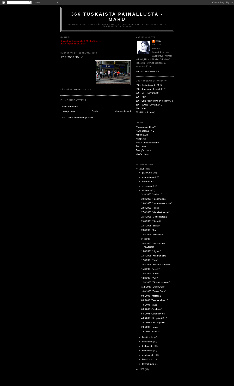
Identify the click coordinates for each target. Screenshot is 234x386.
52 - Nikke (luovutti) (145, 112)
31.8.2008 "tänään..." (151, 194)
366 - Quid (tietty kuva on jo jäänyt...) (154, 101)
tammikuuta (148, 364)
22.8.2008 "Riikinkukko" (153, 234)
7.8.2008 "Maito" (149, 304)
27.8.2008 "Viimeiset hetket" (155, 212)
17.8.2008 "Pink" (149, 260)
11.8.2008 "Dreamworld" (153, 287)
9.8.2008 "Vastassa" (151, 296)
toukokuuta (148, 346)
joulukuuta (147, 172)
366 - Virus (141, 108)
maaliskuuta (148, 355)
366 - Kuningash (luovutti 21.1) (151, 89)
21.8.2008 (146, 239)
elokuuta (146, 190)
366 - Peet (141, 97)
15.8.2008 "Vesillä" (150, 269)
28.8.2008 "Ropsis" (150, 208)
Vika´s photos (143, 154)
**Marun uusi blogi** (146, 127)
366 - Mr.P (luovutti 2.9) (147, 93)
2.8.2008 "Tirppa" (149, 327)
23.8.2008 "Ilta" (149, 230)
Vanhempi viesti (123, 111)
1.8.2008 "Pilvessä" (151, 331)
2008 (142, 168)
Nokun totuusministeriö (147, 142)
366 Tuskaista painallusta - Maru (117, 16)
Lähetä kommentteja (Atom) (80, 117)
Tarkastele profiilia (148, 71)
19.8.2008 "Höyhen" (151, 251)
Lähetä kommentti (69, 106)
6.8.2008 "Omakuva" (151, 309)
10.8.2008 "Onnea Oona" (153, 291)
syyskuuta (147, 186)
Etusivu (95, 111)
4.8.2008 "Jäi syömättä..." (154, 318)
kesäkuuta (147, 341)
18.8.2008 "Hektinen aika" (154, 255)
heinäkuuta (148, 337)
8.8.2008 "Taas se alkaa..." (154, 300)
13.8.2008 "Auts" (149, 278)
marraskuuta (148, 177)
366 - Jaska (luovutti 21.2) (149, 85)
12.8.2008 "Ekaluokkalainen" (155, 282)
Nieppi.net (141, 138)
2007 (142, 369)
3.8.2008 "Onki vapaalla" (153, 322)
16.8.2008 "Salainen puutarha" (156, 264)
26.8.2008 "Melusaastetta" (154, 216)
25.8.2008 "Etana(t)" (151, 221)
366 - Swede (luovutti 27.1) (149, 104)
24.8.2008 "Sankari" (151, 225)
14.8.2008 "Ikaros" (150, 273)
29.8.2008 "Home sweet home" (156, 203)
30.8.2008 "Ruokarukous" (154, 199)
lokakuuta (147, 181)
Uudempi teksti (67, 111)
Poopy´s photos (143, 150)
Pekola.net (141, 146)
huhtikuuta (147, 350)
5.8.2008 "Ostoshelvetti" (153, 313)
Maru (158, 41)
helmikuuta (148, 359)
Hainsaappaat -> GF (146, 131)
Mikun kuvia (142, 134)
